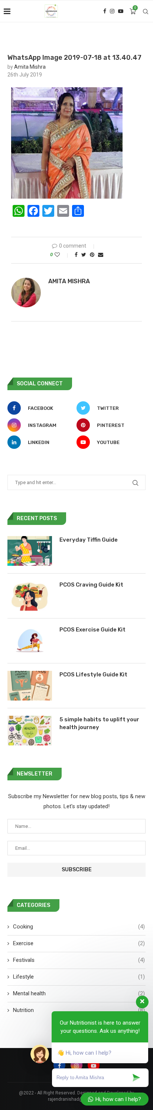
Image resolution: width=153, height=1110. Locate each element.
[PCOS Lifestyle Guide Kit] (29, 686)
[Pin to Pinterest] (92, 255)
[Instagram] (112, 11)
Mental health (79, 993)
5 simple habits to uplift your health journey (99, 723)
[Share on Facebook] (76, 255)
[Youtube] (120, 11)
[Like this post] (62, 255)
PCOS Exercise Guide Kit (92, 629)
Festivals (79, 960)
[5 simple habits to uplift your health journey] (29, 730)
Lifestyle (79, 976)
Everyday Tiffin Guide (88, 539)
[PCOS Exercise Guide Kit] (29, 641)
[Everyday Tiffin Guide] (29, 551)
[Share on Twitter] (83, 255)
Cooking (79, 926)
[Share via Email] (100, 255)
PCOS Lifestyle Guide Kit (93, 674)
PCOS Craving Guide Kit (91, 584)
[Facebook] (104, 11)
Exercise (79, 943)
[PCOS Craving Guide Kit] (29, 596)
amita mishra (30, 67)
